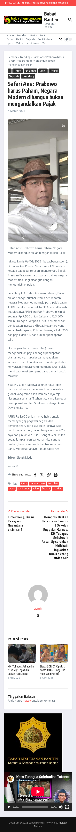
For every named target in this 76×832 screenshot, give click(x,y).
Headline (53, 483)
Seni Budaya (45, 39)
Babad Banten (51, 16)
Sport (10, 43)
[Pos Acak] (60, 39)
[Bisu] (61, 807)
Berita (33, 35)
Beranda (13, 57)
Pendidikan (32, 43)
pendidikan (24, 488)
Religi (19, 39)
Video (19, 43)
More (45, 43)
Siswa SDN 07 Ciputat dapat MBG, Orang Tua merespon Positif (52, 670)
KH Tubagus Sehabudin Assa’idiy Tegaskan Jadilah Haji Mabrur (21, 670)
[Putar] (9, 807)
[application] (38, 791)
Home (10, 35)
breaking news (37, 483)
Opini (10, 39)
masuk (27, 700)
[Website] (38, 616)
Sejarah (30, 39)
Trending (22, 35)
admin (38, 608)
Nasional (30, 70)
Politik (43, 35)
